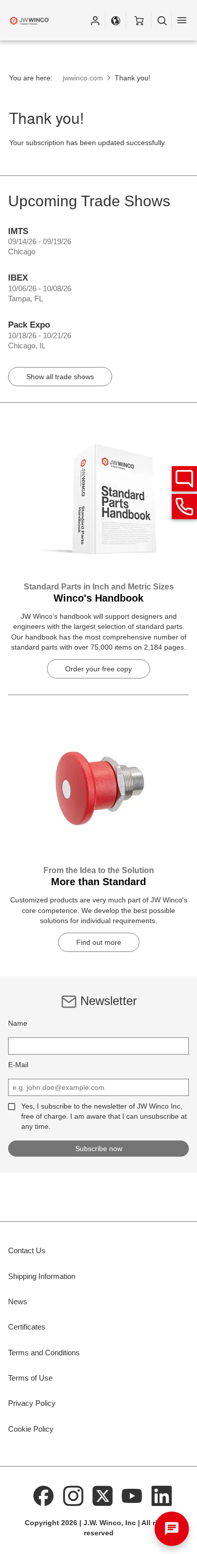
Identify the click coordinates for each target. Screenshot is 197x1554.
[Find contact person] (184, 478)
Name (17, 1023)
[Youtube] (132, 1495)
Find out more (98, 942)
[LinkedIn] (161, 1495)
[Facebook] (43, 1495)
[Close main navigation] (182, 20)
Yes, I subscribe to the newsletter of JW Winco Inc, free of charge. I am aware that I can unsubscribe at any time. (104, 1116)
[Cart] (138, 20)
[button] (95, 20)
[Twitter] (102, 1495)
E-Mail (18, 1065)
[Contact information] (184, 506)
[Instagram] (73, 1495)
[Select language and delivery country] (116, 20)
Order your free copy (98, 669)
